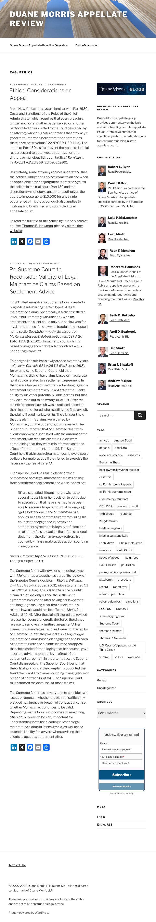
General (102, 680)
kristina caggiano (110, 528)
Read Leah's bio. (118, 239)
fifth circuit (106, 513)
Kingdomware (108, 521)
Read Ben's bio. (119, 353)
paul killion (128, 565)
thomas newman (110, 630)
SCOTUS (105, 608)
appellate (121, 447)
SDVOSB (122, 608)
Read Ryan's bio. (119, 255)
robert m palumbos (111, 594)
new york (105, 550)
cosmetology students (113, 499)
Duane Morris (55, 84)
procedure (124, 579)
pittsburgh (106, 579)
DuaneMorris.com (87, 45)
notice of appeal (109, 557)
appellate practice (111, 455)
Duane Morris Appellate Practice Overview (39, 45)
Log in (101, 816)
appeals (104, 447)
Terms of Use (17, 865)
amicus (104, 440)
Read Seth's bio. (119, 320)
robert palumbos (110, 601)
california (105, 477)
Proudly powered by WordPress (29, 912)
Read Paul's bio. (125, 206)
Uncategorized (106, 688)
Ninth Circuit (124, 550)
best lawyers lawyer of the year (119, 469)
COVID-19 (106, 506)
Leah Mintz (50, 263)
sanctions (132, 601)
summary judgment (112, 616)
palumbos (131, 557)
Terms (119, 793)
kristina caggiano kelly (113, 535)
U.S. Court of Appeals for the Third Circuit (117, 647)
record (103, 587)
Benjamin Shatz (109, 462)
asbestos (134, 455)
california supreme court (115, 491)
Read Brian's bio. (118, 369)
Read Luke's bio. (118, 222)
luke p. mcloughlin (130, 543)
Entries (105, 824)
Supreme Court (109, 623)
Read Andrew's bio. (120, 385)
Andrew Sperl (123, 440)
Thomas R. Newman (37, 226)
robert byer (120, 587)
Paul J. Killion (107, 565)
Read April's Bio (119, 336)
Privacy (129, 793)
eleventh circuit (128, 506)
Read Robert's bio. (119, 171)
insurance (125, 513)
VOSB (119, 657)
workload (134, 657)
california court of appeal (115, 484)
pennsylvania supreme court (117, 572)
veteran (104, 657)
